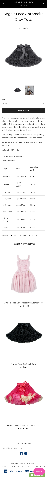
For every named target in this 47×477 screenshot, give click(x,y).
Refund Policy (26, 466)
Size (3, 99)
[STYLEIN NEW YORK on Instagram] (25, 454)
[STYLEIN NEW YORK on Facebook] (21, 454)
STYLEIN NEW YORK (23, 3)
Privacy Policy (39, 466)
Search (5, 466)
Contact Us (14, 466)
